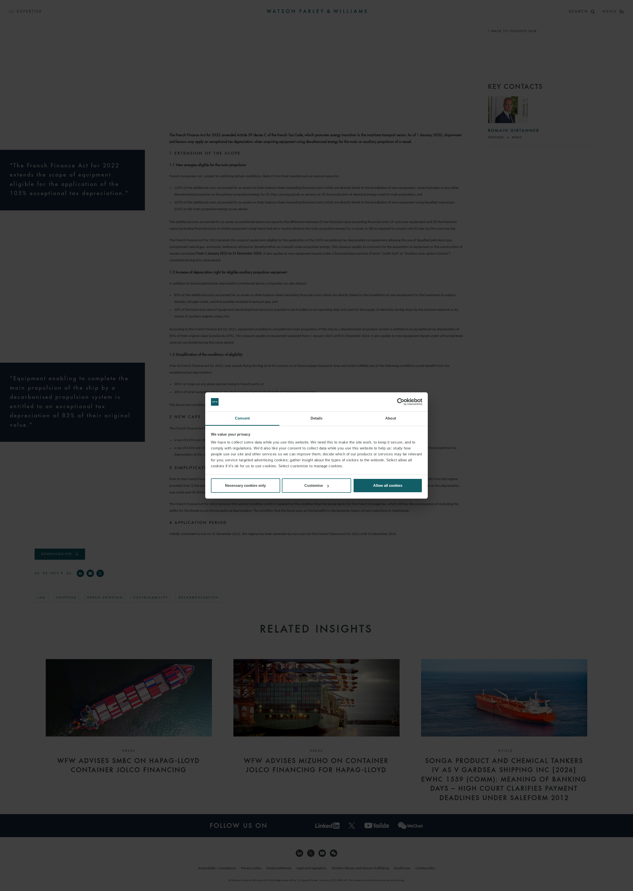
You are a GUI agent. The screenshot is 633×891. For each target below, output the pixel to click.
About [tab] (390, 418)
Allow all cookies (387, 485)
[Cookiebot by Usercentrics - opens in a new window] (400, 402)
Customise (313, 485)
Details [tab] (317, 418)
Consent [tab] (242, 418)
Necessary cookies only (245, 485)
